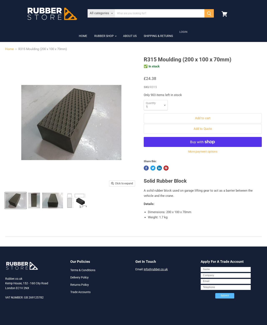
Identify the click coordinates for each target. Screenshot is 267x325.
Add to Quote (203, 129)
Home (83, 36)
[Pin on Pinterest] (166, 168)
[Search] (209, 13)
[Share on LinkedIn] (159, 168)
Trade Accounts (80, 292)
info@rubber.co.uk (156, 269)
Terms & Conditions (82, 270)
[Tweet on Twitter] (152, 168)
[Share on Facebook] (146, 168)
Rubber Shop (104, 36)
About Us (130, 36)
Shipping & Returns (158, 36)
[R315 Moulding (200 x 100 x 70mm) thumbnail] (15, 200)
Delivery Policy (79, 277)
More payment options (202, 151)
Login (183, 31)
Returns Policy (79, 284)
